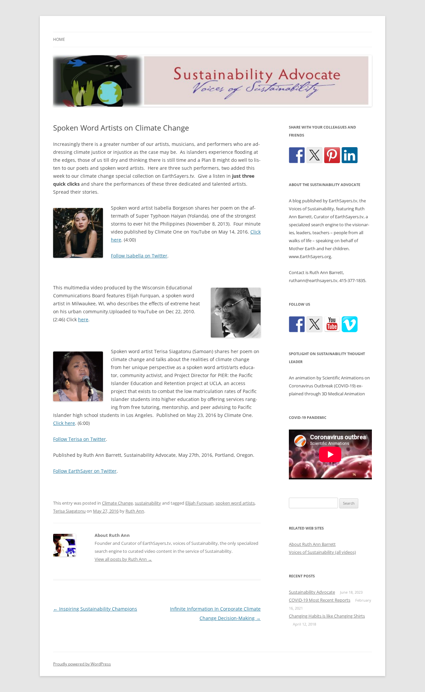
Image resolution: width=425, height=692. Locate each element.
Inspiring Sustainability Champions (95, 609)
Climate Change (117, 503)
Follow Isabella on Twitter (139, 255)
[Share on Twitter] (314, 155)
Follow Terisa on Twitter (79, 439)
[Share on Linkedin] (350, 155)
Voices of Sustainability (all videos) (322, 552)
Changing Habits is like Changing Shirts (327, 616)
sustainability (148, 503)
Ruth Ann (135, 511)
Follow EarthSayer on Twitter (85, 471)
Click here (64, 423)
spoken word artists (235, 503)
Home (59, 39)
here (83, 319)
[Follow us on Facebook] (297, 324)
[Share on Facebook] (297, 155)
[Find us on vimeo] (350, 324)
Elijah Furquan (199, 503)
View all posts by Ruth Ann (123, 559)
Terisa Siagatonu (69, 511)
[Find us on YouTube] (332, 324)
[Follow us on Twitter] (314, 324)
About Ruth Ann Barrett (312, 544)
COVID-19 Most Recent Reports (319, 600)
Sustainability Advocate (312, 592)
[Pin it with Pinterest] (332, 155)
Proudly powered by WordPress (82, 664)
